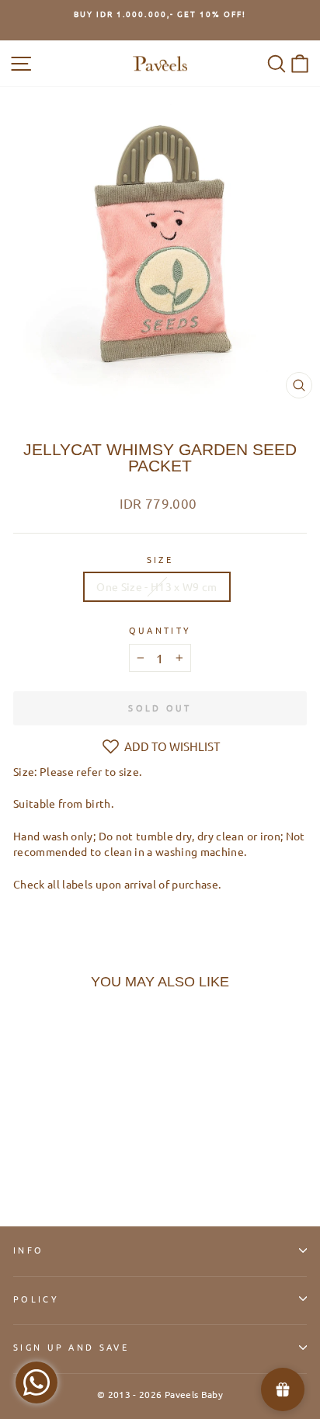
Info (28, 1249)
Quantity (160, 630)
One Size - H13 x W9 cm (156, 586)
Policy (36, 1298)
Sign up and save (71, 1347)
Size (160, 559)
